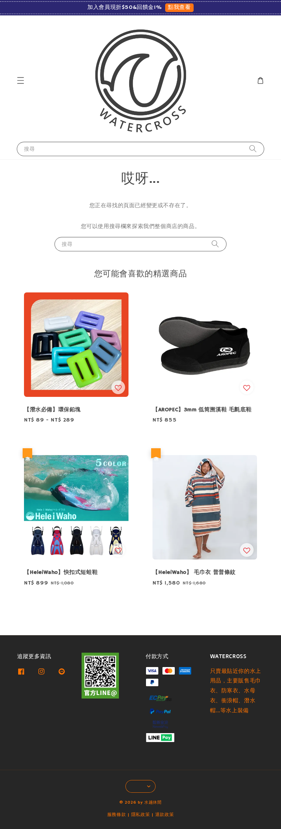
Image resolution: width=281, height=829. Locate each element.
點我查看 (179, 7)
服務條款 (116, 815)
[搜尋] (253, 148)
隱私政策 (140, 815)
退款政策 (164, 815)
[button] (20, 80)
